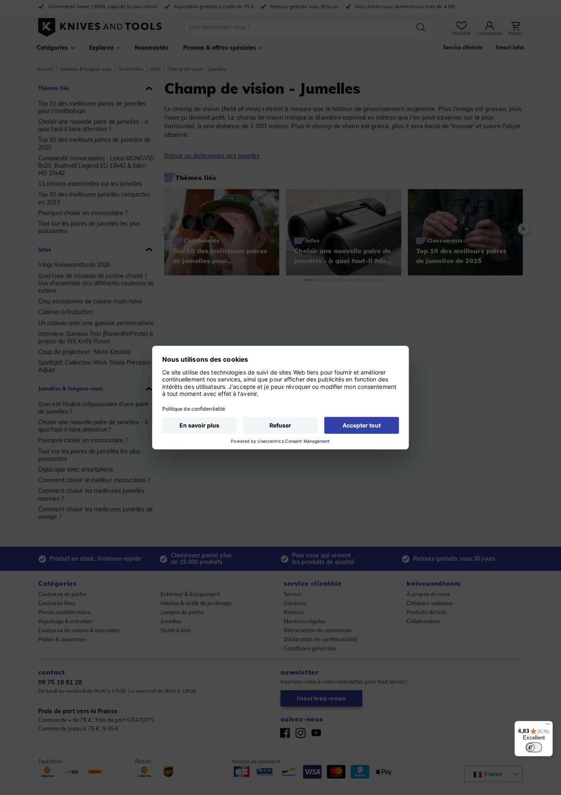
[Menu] (548, 726)
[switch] (534, 747)
